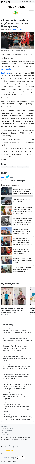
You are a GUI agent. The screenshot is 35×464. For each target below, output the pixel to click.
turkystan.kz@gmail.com (13, 447)
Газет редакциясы (7, 428)
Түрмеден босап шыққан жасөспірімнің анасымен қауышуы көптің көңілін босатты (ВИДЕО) (17, 376)
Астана (3, 166)
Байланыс (4, 426)
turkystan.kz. (6, 69)
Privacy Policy (5, 434)
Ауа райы (4, 454)
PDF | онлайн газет (7, 450)
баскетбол (25, 166)
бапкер (19, 166)
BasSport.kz (5, 73)
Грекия (14, 166)
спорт (8, 166)
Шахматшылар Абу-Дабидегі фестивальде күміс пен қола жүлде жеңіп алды (15, 396)
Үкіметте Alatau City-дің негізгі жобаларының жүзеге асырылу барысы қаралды (17, 358)
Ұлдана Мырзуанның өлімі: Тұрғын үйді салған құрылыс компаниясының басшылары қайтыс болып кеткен (17, 386)
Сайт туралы (5, 432)
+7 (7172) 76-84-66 (9, 445)
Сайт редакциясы (6, 430)
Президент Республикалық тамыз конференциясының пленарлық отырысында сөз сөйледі (15, 348)
